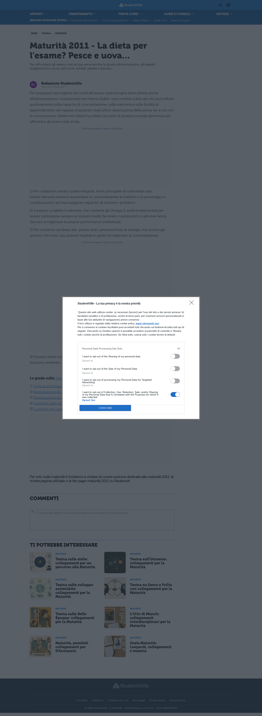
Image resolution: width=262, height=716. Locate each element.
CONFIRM (105, 408)
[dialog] (131, 358)
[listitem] (131, 348)
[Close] (192, 303)
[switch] (175, 356)
